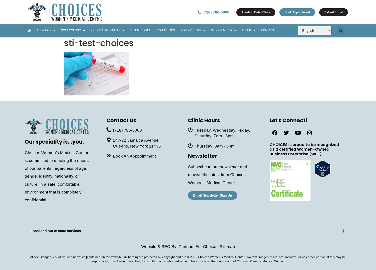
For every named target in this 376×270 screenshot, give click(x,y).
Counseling (166, 30)
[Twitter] (286, 132)
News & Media (221, 30)
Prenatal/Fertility (105, 30)
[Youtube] (298, 132)
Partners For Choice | (199, 246)
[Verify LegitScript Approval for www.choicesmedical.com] (323, 176)
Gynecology (71, 30)
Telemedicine (140, 30)
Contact (267, 30)
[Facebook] (275, 132)
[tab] (188, 231)
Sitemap (227, 246)
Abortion (44, 30)
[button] (340, 30)
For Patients (191, 30)
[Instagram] (309, 132)
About (247, 30)
